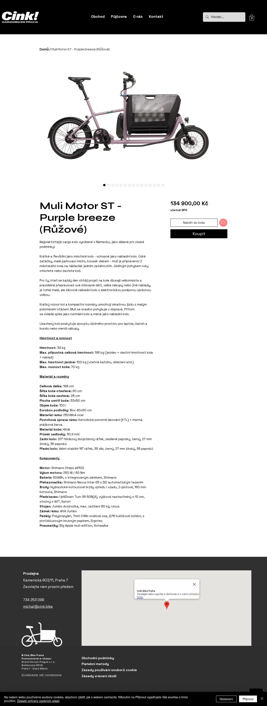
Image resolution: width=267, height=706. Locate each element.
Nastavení (226, 699)
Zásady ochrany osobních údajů (38, 701)
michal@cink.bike (38, 606)
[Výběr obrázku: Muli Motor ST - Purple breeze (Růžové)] (104, 185)
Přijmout (248, 699)
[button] (251, 17)
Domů (44, 49)
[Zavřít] (261, 699)
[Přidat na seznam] (223, 223)
